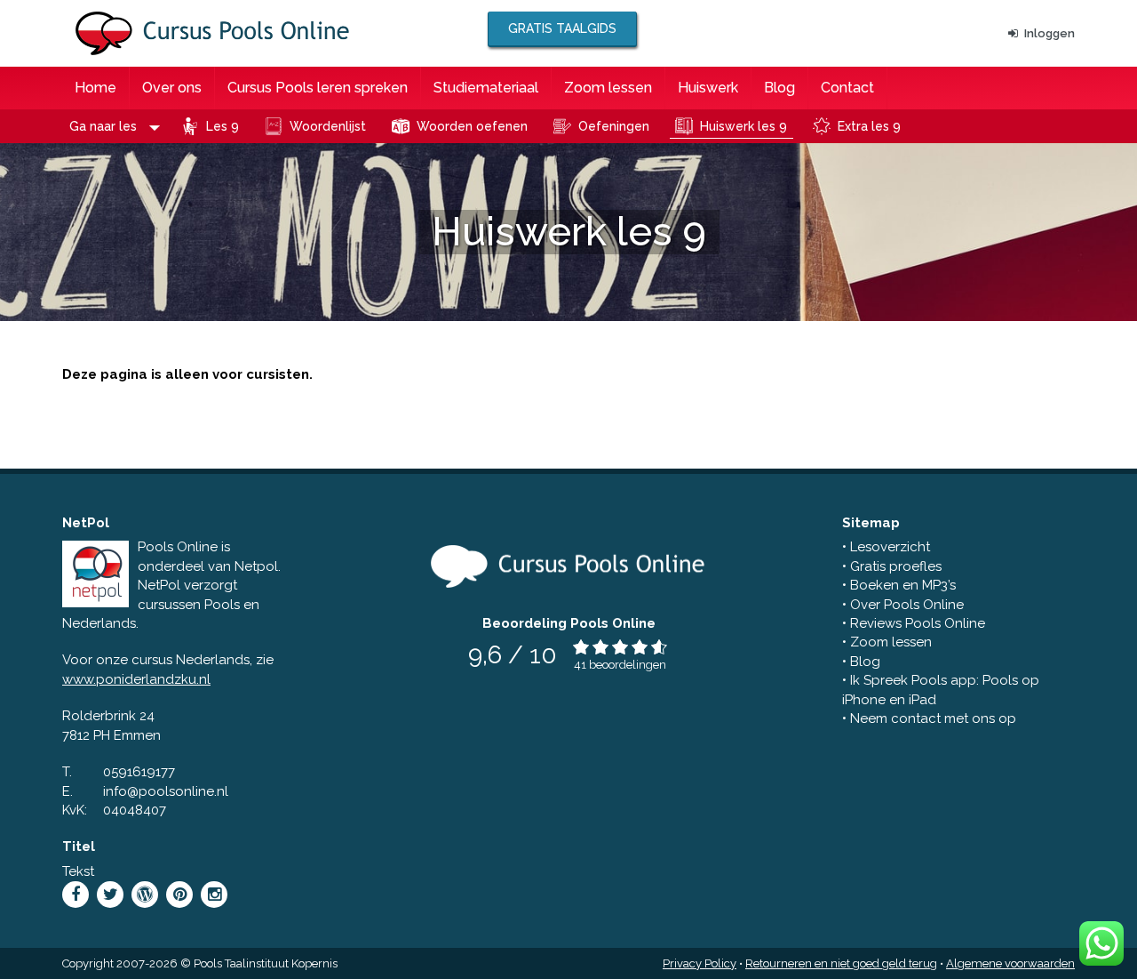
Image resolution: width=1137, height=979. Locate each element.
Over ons (172, 87)
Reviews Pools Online (917, 623)
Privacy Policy (699, 963)
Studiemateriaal (485, 87)
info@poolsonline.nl (165, 791)
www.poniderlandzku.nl (136, 679)
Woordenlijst (328, 126)
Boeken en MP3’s (903, 585)
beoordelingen (627, 664)
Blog (779, 87)
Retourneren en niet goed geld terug (841, 963)
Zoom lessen (608, 87)
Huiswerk (708, 87)
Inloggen (1049, 33)
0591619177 (139, 772)
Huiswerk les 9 (743, 126)
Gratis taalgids (562, 28)
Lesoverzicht (890, 547)
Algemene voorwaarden (1010, 963)
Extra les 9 (869, 126)
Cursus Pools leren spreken (317, 87)
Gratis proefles (896, 566)
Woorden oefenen (472, 126)
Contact (847, 87)
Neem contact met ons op (933, 718)
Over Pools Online (907, 605)
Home (95, 87)
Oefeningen (613, 126)
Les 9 (222, 126)
